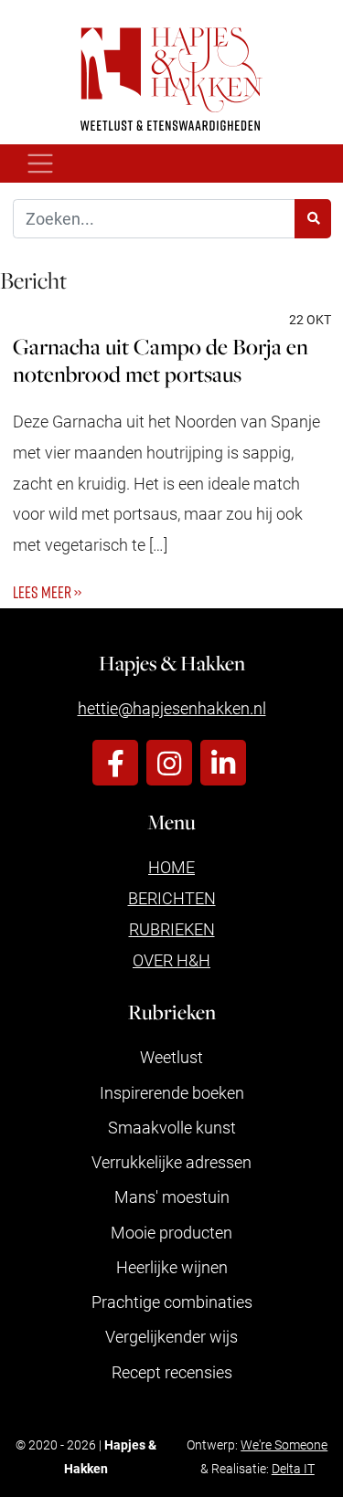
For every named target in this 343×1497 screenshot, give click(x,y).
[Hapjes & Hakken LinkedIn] (223, 762)
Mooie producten (171, 1232)
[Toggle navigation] (41, 164)
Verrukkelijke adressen (171, 1162)
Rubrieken (172, 929)
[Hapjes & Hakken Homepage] (171, 79)
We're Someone (284, 1444)
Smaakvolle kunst (172, 1127)
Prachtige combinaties (171, 1302)
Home (171, 867)
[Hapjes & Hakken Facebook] (115, 762)
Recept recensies (172, 1372)
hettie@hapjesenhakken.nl (172, 708)
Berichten (172, 898)
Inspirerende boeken (172, 1092)
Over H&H (171, 960)
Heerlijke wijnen (172, 1267)
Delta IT (293, 1468)
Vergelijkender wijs (171, 1336)
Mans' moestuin (172, 1196)
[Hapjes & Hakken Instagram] (169, 762)
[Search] (313, 218)
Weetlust (171, 1057)
